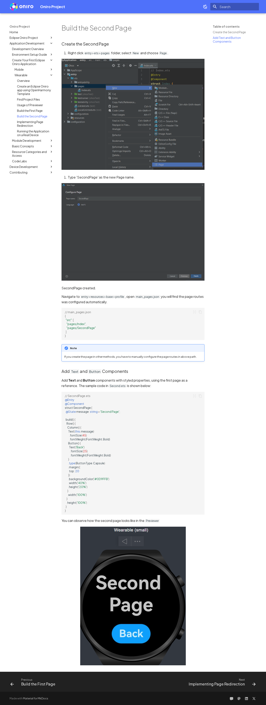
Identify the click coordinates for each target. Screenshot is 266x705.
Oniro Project (20, 26)
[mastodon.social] (239, 698)
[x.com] (254, 698)
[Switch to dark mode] (205, 6)
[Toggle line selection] (194, 311)
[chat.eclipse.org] (231, 698)
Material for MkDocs (35, 698)
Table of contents (226, 26)
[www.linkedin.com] (246, 698)
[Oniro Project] (21, 6)
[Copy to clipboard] (200, 311)
